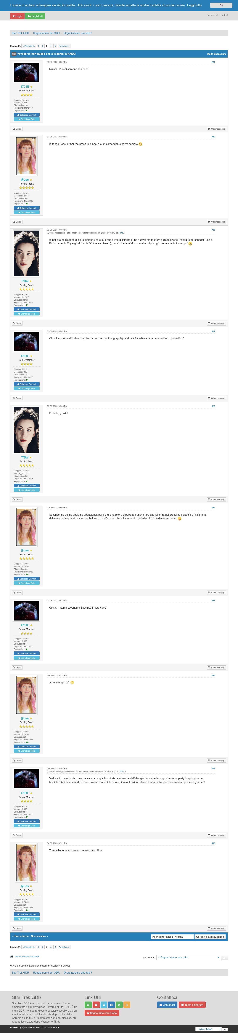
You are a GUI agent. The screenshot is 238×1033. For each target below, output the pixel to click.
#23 (213, 229)
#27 (213, 600)
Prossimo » (64, 45)
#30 (213, 843)
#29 (213, 768)
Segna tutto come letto (103, 1013)
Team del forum (193, 1005)
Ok (221, 5)
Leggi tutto (194, 5)
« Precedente (29, 45)
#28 (213, 675)
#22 (213, 136)
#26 (213, 507)
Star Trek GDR (20, 33)
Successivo (38, 936)
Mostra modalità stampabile (27, 956)
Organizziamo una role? (78, 33)
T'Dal (121, 232)
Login (18, 16)
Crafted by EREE (35, 1027)
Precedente (22, 936)
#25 (213, 406)
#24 (213, 331)
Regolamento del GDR (46, 33)
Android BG (53, 1027)
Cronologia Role (27, 119)
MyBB (24, 1027)
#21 (213, 62)
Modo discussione (216, 53)
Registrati (37, 16)
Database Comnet (27, 114)
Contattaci (168, 1005)
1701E (121, 771)
